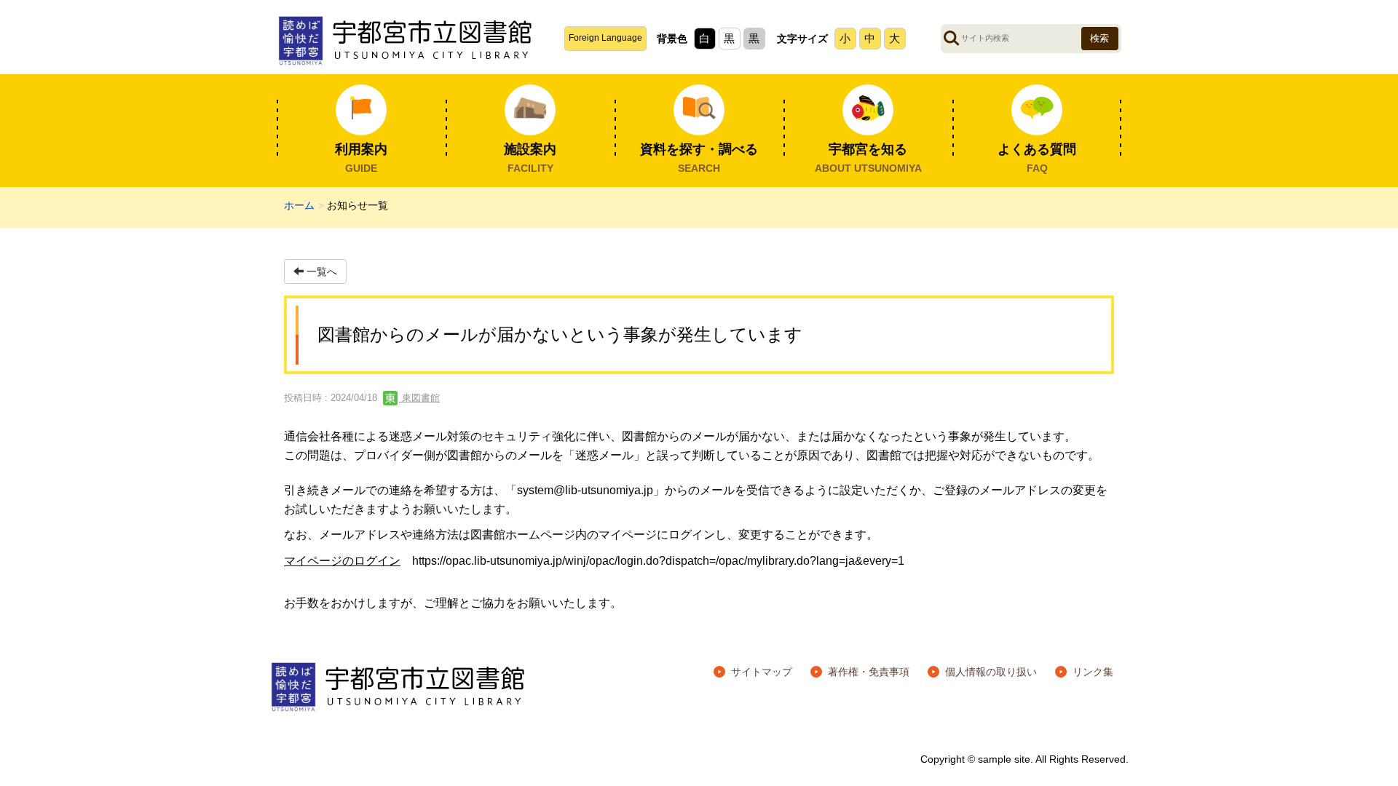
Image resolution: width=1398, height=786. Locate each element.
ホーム (299, 205)
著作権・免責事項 (868, 672)
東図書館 (419, 397)
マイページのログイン (342, 561)
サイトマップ (761, 672)
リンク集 (1093, 672)
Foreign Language (605, 38)
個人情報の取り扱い (991, 672)
